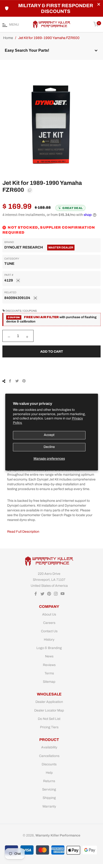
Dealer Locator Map (49, 710)
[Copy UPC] (35, 298)
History (49, 639)
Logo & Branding (49, 648)
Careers (49, 623)
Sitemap (49, 681)
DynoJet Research (23, 247)
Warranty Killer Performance (57, 835)
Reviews (49, 665)
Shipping (49, 798)
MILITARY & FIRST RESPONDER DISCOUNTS (55, 8)
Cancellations (49, 756)
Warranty (49, 806)
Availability (49, 747)
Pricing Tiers (49, 727)
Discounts (49, 764)
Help (49, 772)
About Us (49, 614)
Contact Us (49, 631)
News (49, 656)
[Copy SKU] (18, 280)
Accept (49, 435)
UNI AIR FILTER (46, 317)
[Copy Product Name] (30, 190)
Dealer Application (49, 702)
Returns (49, 781)
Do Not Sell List (49, 719)
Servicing (49, 789)
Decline (49, 447)
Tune (9, 263)
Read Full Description (23, 531)
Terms (49, 673)
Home (8, 38)
